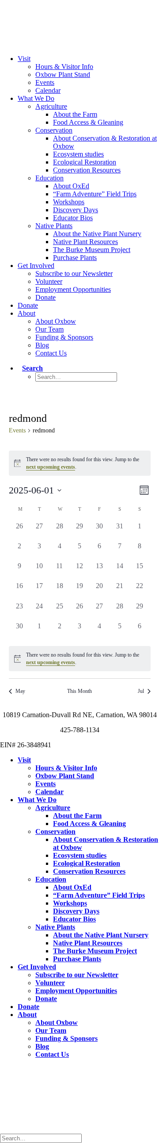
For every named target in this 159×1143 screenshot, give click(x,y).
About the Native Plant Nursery (97, 233)
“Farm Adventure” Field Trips (94, 194)
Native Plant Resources (85, 241)
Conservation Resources (87, 170)
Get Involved (36, 265)
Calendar (48, 90)
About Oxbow (55, 321)
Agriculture (51, 106)
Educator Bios (73, 218)
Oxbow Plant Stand (62, 74)
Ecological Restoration (84, 162)
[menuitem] (88, 75)
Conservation (53, 130)
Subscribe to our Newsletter (74, 273)
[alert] (80, 658)
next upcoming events (50, 467)
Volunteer (48, 281)
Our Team (49, 329)
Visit (24, 58)
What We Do (36, 98)
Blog (42, 345)
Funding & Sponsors (64, 337)
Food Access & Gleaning (88, 122)
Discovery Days (75, 210)
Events (44, 82)
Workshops (68, 202)
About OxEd (71, 186)
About (26, 313)
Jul (141, 691)
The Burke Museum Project (91, 249)
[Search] (43, 1138)
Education (49, 178)
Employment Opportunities (73, 289)
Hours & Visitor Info (64, 66)
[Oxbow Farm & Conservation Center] (79, 17)
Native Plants (53, 225)
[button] (30, 368)
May (20, 691)
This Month (79, 691)
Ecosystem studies (78, 154)
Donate (45, 297)
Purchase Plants (75, 257)
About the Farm (75, 114)
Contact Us (51, 353)
